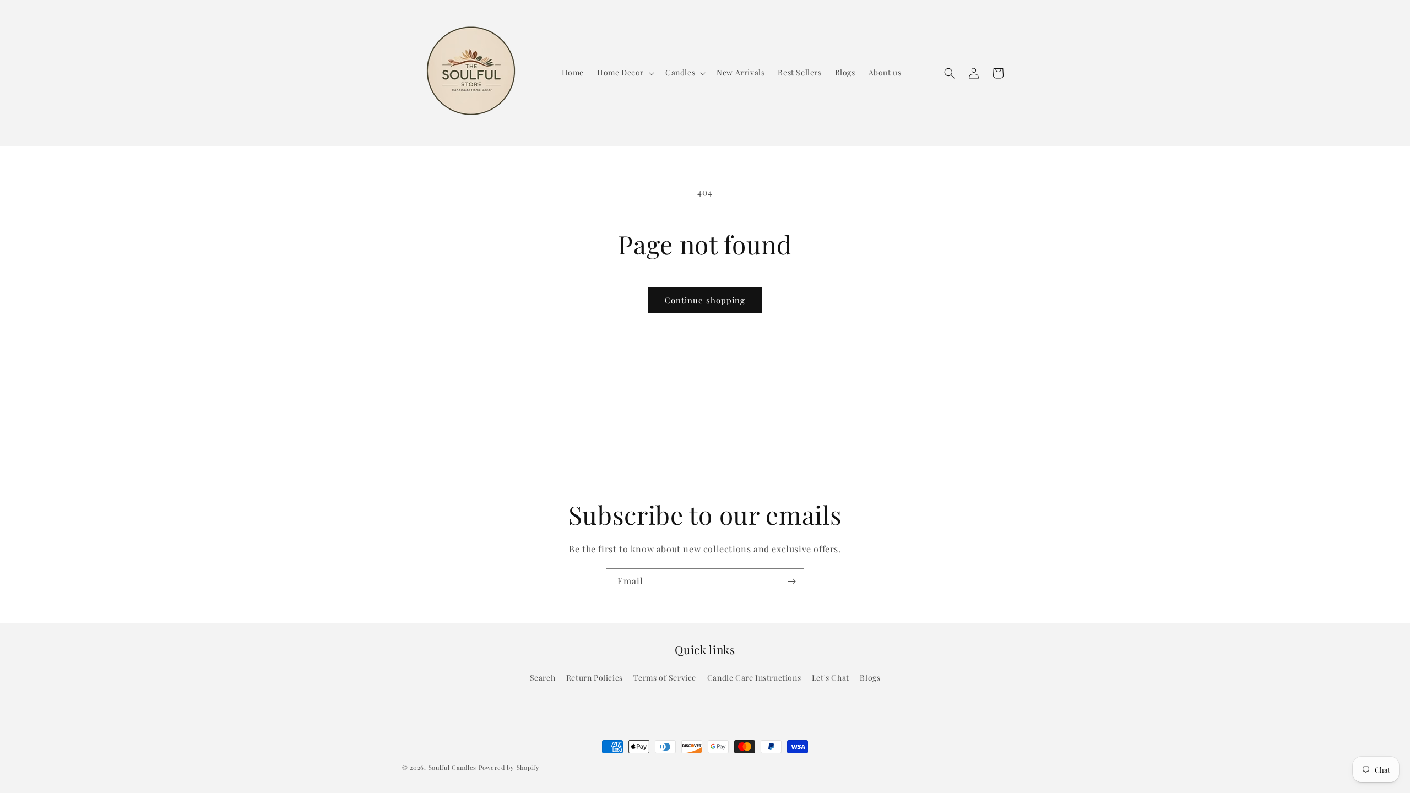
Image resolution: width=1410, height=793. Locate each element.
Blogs (870, 677)
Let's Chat (830, 677)
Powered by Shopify (509, 767)
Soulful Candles (453, 767)
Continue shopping (705, 300)
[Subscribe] (791, 581)
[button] (624, 72)
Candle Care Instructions (754, 677)
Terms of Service (664, 677)
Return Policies (594, 677)
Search (543, 677)
